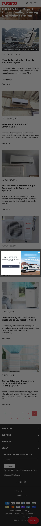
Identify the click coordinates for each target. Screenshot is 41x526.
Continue (11, 266)
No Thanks (11, 268)
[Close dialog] (39, 252)
